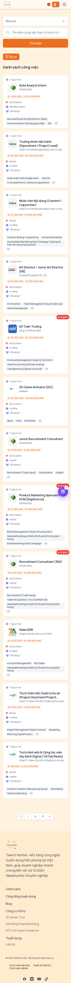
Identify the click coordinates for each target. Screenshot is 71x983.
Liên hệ (10, 944)
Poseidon (23, 391)
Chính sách (13, 889)
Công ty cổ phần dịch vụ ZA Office (35, 633)
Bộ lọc (13, 57)
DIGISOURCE (25, 89)
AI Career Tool (15, 917)
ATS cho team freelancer (22, 930)
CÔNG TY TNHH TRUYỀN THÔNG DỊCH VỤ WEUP (43, 701)
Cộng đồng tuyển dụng (21, 896)
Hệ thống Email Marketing (22, 924)
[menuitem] (7, 4)
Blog (9, 904)
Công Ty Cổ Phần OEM (30, 330)
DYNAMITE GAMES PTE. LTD (33, 275)
